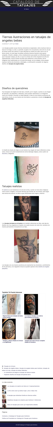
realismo (5, 190)
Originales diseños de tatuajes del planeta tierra (17, 374)
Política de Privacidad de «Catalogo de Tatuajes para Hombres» (20, 418)
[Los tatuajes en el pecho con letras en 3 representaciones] (4, 387)
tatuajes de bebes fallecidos (19, 370)
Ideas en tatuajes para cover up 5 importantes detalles (22, 404)
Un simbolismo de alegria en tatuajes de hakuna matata (19, 372)
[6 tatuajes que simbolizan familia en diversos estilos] (4, 397)
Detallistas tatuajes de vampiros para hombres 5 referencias (24, 400)
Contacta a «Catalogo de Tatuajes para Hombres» (16, 416)
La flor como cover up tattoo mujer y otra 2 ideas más (22, 390)
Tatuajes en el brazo (9, 366)
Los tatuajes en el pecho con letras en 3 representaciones (23, 386)
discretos (4, 153)
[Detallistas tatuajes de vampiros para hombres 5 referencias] (4, 401)
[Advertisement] (26, 21)
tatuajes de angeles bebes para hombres (30, 368)
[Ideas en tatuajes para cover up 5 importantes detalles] (4, 406)
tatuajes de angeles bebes (11, 368)
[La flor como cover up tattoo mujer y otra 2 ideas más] (4, 392)
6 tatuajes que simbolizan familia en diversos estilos (21, 395)
